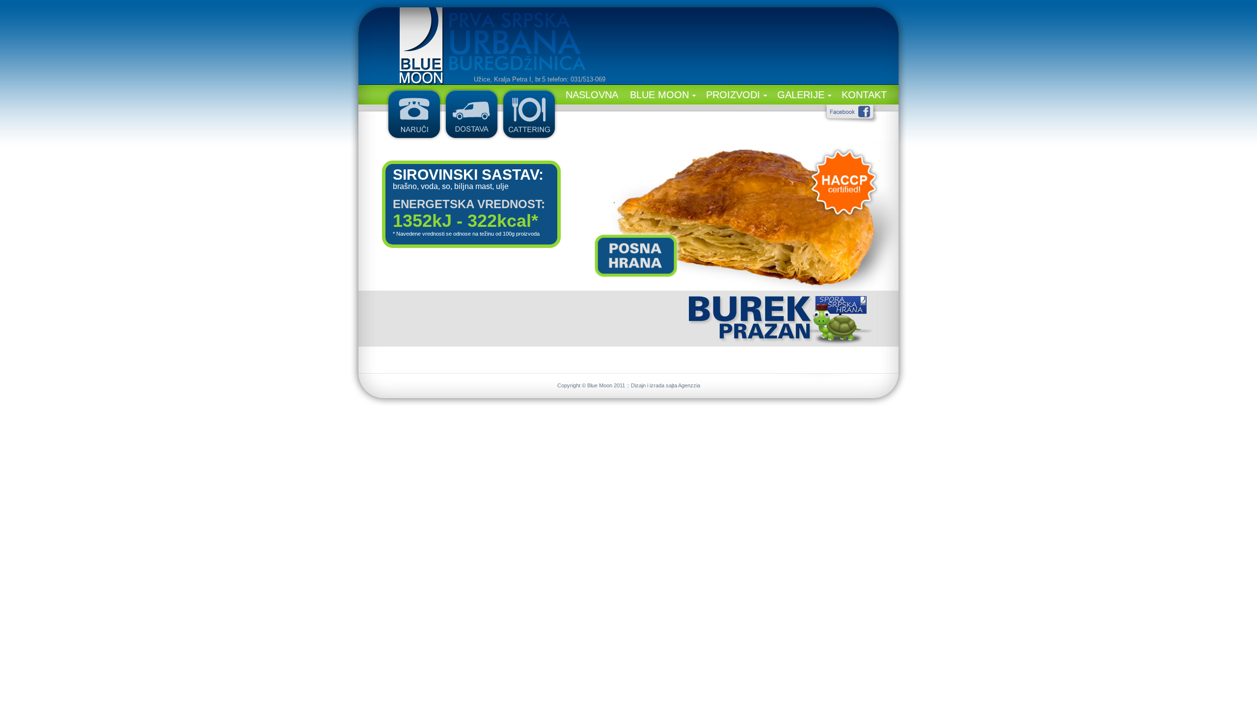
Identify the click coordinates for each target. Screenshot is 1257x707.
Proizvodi (733, 94)
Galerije (800, 94)
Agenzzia (689, 385)
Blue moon (659, 94)
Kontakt (864, 94)
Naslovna (592, 94)
